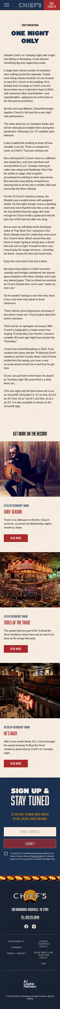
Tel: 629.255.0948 (30, 916)
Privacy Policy (37, 856)
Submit (34, 844)
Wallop (30, 999)
